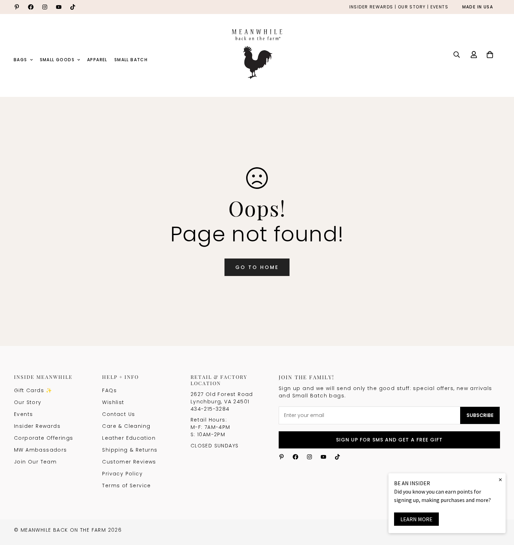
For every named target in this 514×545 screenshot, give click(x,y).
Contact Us (118, 414)
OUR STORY (412, 7)
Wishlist (113, 402)
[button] (490, 55)
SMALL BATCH (131, 60)
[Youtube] (59, 7)
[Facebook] (31, 7)
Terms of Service (126, 485)
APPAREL (97, 60)
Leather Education (129, 437)
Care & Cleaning (126, 426)
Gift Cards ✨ (33, 390)
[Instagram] (45, 7)
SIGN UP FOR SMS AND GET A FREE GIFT (389, 439)
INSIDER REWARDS (371, 7)
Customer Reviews (129, 461)
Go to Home (257, 267)
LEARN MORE (416, 519)
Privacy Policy (122, 473)
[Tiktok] (73, 7)
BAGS (20, 60)
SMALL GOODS (57, 60)
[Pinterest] (17, 7)
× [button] (500, 479)
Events (23, 414)
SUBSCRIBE (479, 415)
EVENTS (439, 7)
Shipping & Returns (129, 449)
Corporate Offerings (43, 437)
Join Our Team (35, 461)
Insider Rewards (37, 426)
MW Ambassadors (40, 449)
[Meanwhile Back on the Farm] (257, 54)
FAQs (109, 390)
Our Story (28, 402)
